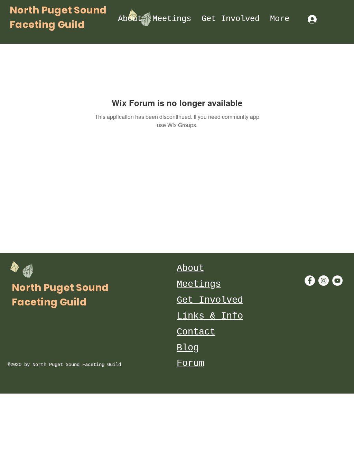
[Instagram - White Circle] (323, 280)
